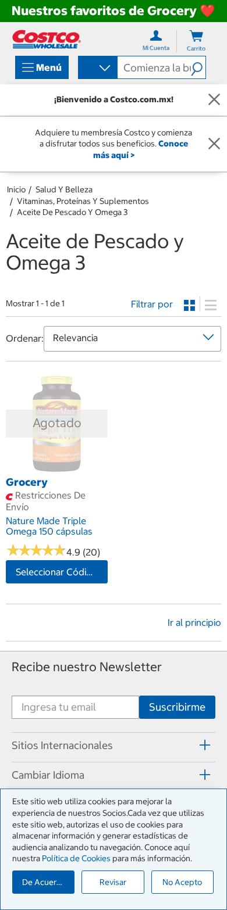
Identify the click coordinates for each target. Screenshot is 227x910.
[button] (198, 67)
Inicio (16, 189)
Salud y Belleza (64, 189)
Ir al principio (194, 622)
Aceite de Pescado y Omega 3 (72, 212)
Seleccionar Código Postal (62, 572)
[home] (46, 39)
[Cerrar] (214, 100)
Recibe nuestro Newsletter (87, 667)
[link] (57, 468)
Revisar (113, 882)
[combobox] (97, 68)
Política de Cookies (76, 858)
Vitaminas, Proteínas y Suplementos (83, 201)
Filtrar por (152, 304)
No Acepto (182, 882)
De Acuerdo (44, 882)
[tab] (113, 745)
